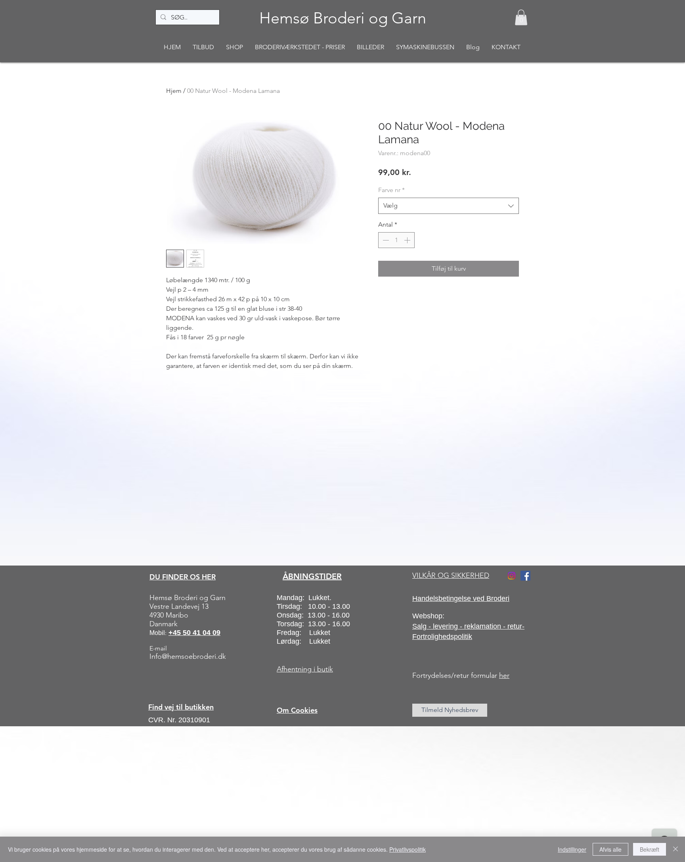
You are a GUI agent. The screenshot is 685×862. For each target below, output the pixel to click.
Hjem (174, 90)
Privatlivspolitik (407, 849)
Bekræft (649, 849)
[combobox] (448, 206)
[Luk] (675, 849)
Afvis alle (610, 849)
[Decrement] (384, 240)
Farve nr (391, 190)
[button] (521, 17)
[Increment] (407, 240)
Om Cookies (297, 710)
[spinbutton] (396, 240)
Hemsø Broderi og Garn (342, 17)
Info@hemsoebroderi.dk (187, 656)
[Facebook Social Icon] (525, 576)
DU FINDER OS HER (182, 576)
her (504, 675)
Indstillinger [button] (572, 849)
